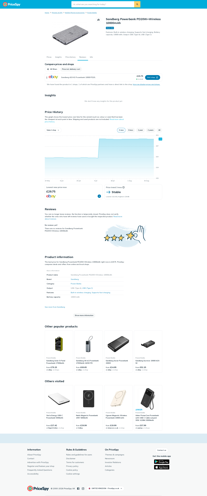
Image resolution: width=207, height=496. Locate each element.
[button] (52, 69)
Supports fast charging (101, 292)
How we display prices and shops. (146, 84)
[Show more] (47, 77)
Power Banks (92, 13)
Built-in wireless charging (81, 292)
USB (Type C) (87, 288)
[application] (103, 158)
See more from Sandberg (55, 307)
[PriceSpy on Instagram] (83, 488)
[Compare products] (98, 19)
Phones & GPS (57, 13)
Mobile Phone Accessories (75, 13)
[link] (59, 351)
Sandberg (75, 279)
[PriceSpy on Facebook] (78, 488)
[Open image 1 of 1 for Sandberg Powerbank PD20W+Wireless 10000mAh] (70, 35)
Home (47, 13)
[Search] (137, 4)
